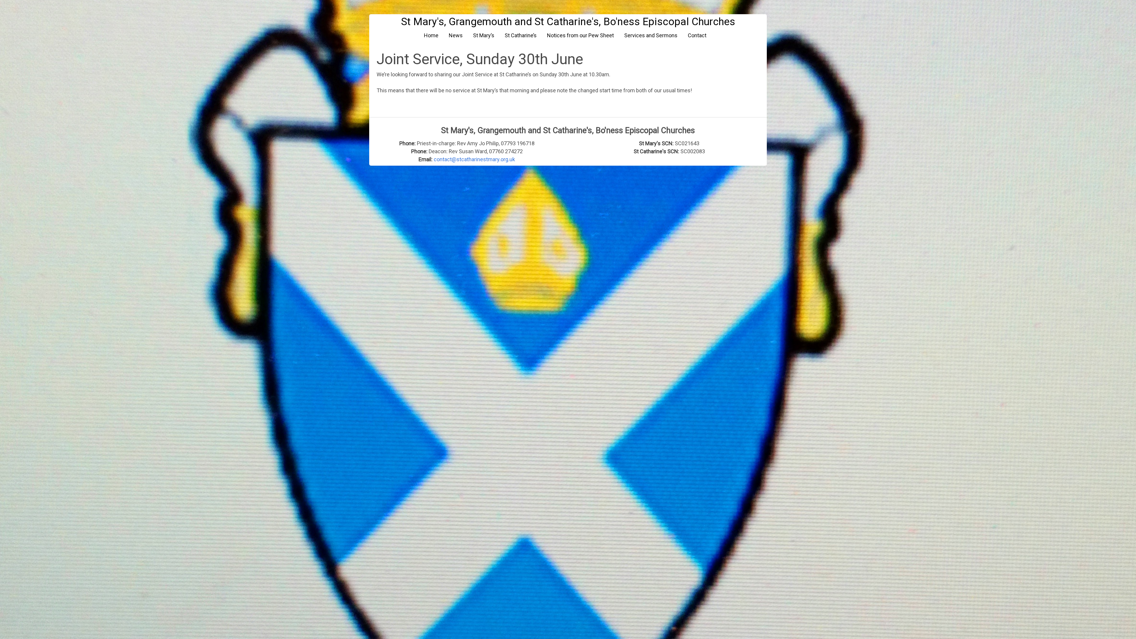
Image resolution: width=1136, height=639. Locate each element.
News (456, 35)
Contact (697, 35)
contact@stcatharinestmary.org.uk (474, 159)
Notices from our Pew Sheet (580, 35)
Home (431, 35)
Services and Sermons (650, 35)
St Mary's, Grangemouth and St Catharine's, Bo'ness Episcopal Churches (568, 22)
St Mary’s (483, 35)
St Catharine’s (521, 35)
